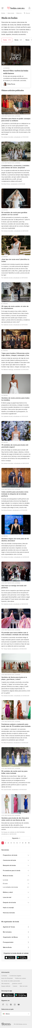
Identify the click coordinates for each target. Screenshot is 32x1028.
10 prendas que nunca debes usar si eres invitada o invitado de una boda (14, 634)
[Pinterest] (10, 1004)
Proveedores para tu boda (11, 870)
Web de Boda (7, 947)
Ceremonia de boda (9, 860)
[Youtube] (18, 1004)
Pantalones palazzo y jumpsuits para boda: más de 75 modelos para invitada (15, 725)
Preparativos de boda (10, 855)
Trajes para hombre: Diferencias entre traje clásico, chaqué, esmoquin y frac (15, 354)
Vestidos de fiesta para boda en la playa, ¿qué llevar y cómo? (14, 678)
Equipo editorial (5, 986)
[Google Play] (21, 996)
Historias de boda (9, 913)
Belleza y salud (8, 892)
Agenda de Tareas (9, 927)
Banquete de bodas (9, 865)
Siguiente (15, 838)
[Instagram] (14, 1004)
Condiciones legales (15, 975)
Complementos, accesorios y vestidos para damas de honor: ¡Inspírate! (15, 167)
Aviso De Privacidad (7, 978)
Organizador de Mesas (10, 937)
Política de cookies (20, 978)
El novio (5, 883)
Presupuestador (8, 942)
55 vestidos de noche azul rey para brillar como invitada (14, 772)
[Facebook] (3, 1004)
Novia (18, 40)
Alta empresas (5, 983)
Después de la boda (9, 902)
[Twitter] (7, 1004)
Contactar (4, 975)
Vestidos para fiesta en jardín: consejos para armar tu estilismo (15, 120)
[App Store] (7, 996)
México (8, 1014)
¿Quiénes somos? (17, 983)
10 (29, 843)
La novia (5, 880)
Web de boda (23, 986)
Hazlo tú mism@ (8, 908)
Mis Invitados (7, 932)
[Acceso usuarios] (29, 8)
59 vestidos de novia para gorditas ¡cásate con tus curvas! (14, 214)
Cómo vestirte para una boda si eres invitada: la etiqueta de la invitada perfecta (14, 494)
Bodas (3, 13)
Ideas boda (11, 13)
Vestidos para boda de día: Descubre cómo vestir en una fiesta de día (15, 819)
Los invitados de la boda (10, 887)
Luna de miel (7, 897)
